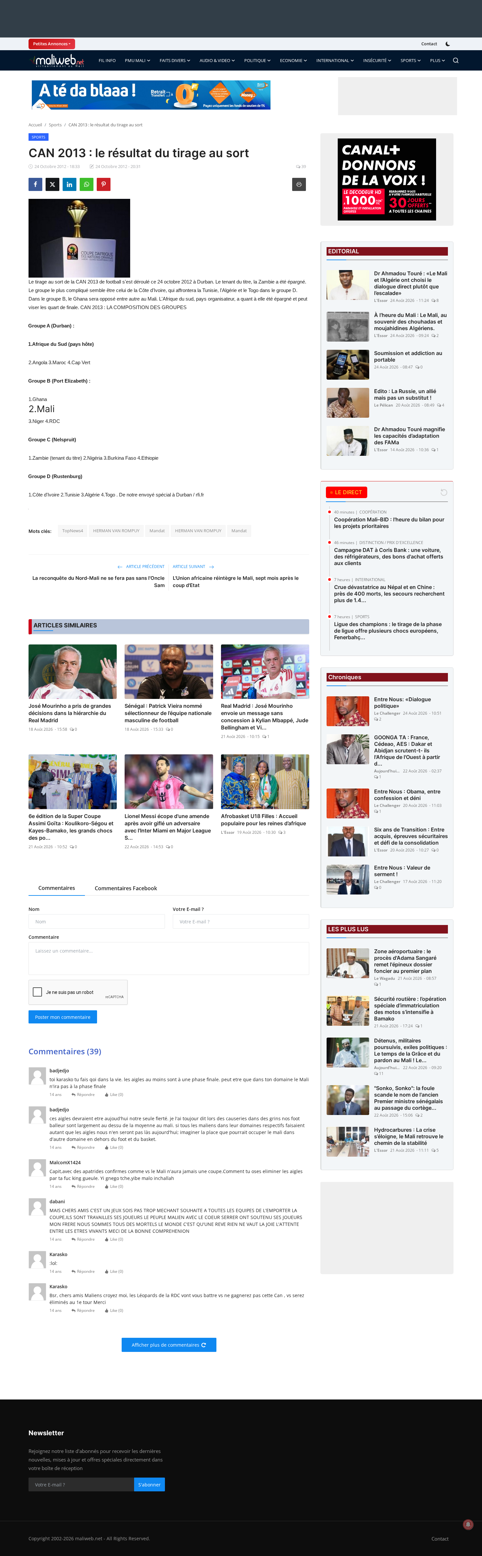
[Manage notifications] (468, 1524)
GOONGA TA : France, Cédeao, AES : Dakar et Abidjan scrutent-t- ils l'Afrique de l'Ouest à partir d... (407, 750)
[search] (456, 60)
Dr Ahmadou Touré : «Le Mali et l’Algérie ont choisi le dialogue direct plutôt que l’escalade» (410, 283)
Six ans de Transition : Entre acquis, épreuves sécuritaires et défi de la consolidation (411, 836)
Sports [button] (408, 60)
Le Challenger (387, 713)
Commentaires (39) (65, 1051)
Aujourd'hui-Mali (387, 771)
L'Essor (227, 832)
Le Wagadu (384, 978)
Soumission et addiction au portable (408, 356)
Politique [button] (255, 60)
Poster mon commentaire (62, 1017)
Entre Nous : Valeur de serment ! (402, 871)
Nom (34, 909)
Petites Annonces (50, 44)
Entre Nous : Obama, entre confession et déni (407, 795)
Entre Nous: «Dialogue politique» (402, 702)
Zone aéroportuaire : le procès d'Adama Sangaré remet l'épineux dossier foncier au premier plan (405, 961)
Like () (116, 1094)
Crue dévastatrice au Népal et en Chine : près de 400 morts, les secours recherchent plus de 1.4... (389, 593)
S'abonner (149, 1485)
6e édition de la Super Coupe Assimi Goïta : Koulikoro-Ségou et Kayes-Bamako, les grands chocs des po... (71, 827)
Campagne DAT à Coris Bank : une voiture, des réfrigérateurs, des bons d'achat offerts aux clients (388, 556)
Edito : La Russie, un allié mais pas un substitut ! (405, 394)
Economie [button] (291, 60)
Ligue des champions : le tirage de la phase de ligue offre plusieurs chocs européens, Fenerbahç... (388, 631)
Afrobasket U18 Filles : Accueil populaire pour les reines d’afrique (263, 820)
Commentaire (44, 937)
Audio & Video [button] (215, 60)
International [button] (332, 60)
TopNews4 (72, 531)
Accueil (35, 125)
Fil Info (107, 60)
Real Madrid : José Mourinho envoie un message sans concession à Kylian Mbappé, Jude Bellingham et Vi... (264, 717)
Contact (429, 44)
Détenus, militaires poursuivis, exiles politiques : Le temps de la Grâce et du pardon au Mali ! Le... (410, 1051)
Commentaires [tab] (56, 888)
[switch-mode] (448, 44)
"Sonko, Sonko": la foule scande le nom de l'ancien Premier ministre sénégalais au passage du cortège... (408, 1098)
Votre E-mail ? (188, 909)
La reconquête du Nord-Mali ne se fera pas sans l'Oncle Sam (98, 581)
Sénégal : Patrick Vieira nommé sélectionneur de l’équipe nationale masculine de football (168, 713)
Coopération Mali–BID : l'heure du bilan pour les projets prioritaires (389, 522)
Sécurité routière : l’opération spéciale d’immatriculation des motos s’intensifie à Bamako (410, 1009)
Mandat (157, 531)
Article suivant (189, 566)
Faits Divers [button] (173, 60)
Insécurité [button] (375, 60)
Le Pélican (383, 405)
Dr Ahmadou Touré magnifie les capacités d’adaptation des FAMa (409, 436)
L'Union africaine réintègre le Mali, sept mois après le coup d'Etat (236, 581)
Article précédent (145, 566)
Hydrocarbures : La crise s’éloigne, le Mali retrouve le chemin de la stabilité (408, 1136)
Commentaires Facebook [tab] (126, 888)
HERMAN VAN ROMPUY (116, 531)
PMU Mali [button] (135, 60)
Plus (435, 60)
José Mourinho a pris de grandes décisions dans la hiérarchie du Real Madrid (70, 713)
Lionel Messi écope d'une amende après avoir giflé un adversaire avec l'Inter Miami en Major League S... (168, 827)
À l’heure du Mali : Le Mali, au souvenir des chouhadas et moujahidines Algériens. (410, 321)
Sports (55, 125)
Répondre (86, 1094)
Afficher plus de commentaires (165, 1345)
